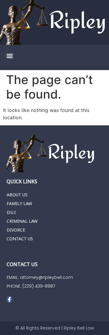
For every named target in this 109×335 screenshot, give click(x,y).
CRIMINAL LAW (22, 221)
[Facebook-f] (9, 299)
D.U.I (11, 212)
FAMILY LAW (19, 203)
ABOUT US (17, 195)
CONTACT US (20, 239)
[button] (10, 56)
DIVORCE (16, 230)
